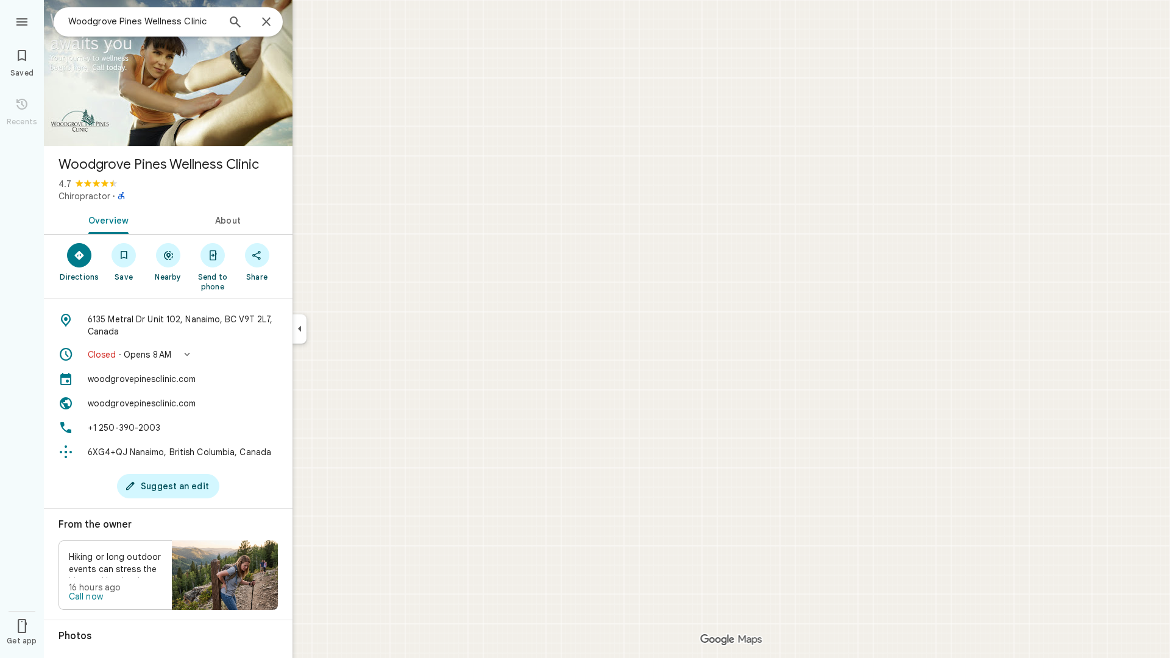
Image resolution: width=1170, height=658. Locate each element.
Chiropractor (84, 196)
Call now (86, 596)
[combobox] (143, 21)
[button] (168, 354)
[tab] (106, 219)
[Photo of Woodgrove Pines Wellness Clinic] (168, 73)
